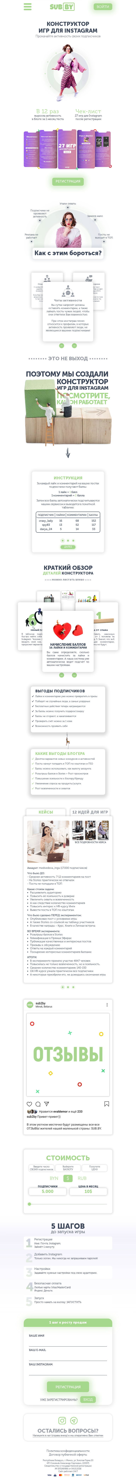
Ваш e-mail (37, 1350)
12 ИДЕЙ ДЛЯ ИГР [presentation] (90, 812)
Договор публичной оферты (68, 1454)
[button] (61, 345)
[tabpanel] (68, 505)
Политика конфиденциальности (68, 1451)
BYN (54, 1178)
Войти (103, 7)
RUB (82, 1178)
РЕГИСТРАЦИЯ (68, 1387)
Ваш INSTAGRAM (41, 1364)
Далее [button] (68, 546)
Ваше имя (36, 1335)
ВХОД (88, 1399)
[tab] (45, 813)
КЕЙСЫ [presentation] (46, 812)
